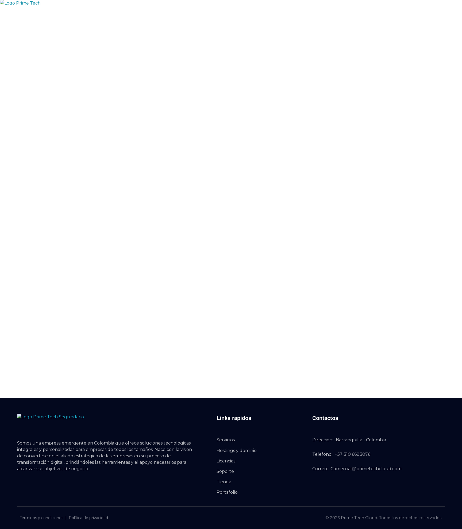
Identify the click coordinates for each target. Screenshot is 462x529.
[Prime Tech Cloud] (37, 10)
